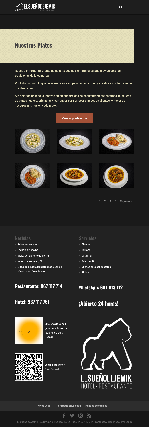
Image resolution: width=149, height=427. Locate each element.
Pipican (86, 272)
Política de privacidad (68, 405)
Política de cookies (96, 405)
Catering (87, 255)
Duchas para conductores (96, 266)
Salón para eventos (28, 244)
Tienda (86, 244)
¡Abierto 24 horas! (98, 303)
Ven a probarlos (75, 118)
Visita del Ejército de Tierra (33, 255)
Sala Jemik (88, 261)
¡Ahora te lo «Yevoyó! (29, 261)
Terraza (86, 250)
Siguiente (126, 201)
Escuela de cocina (27, 250)
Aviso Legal (44, 405)
